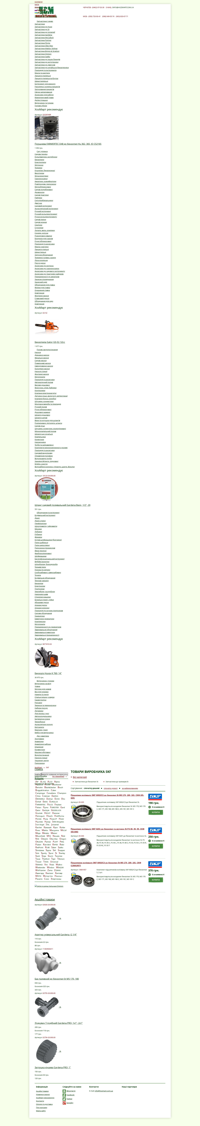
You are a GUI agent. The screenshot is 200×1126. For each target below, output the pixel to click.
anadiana (51, 793)
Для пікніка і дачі (42, 713)
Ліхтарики (39, 711)
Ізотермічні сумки (42, 719)
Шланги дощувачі (42, 415)
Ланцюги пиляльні (43, 75)
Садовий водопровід (43, 453)
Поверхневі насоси (43, 363)
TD (49, 836)
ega (37, 833)
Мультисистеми (41, 176)
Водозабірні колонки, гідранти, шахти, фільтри (55, 466)
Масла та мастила (42, 73)
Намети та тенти (42, 694)
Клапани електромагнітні (45, 393)
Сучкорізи (39, 227)
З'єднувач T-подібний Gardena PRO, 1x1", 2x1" (59, 1023)
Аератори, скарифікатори (45, 181)
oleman (46, 796)
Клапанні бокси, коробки (45, 398)
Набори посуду (41, 708)
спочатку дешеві (91, 788)
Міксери (38, 529)
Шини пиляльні (41, 81)
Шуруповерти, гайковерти (46, 526)
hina (37, 796)
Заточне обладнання (44, 255)
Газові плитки (40, 700)
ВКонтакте (71, 1091)
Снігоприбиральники (44, 200)
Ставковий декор (42, 298)
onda (38, 819)
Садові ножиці (41, 222)
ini (46, 864)
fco (63, 799)
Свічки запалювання (43, 92)
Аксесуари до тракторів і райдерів (49, 274)
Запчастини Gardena (43, 35)
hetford (45, 859)
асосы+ (58, 876)
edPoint (39, 847)
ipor (55, 827)
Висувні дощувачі (42, 385)
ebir (62, 844)
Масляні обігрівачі (42, 752)
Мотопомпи (40, 377)
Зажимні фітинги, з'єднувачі (46, 461)
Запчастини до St (42, 29)
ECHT (47, 813)
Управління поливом (44, 456)
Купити (156, 812)
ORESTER (54, 807)
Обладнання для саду (44, 301)
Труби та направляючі (44, 445)
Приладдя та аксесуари (45, 244)
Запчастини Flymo (42, 43)
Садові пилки (40, 219)
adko (60, 847)
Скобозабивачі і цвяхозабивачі (48, 572)
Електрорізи (40, 586)
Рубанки (38, 534)
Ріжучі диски (40, 263)
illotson (60, 859)
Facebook (70, 1095)
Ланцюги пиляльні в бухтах (46, 78)
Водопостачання (42, 755)
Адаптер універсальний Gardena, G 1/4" (56, 934)
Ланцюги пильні (42, 249)
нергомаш (56, 879)
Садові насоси (41, 360)
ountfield (40, 836)
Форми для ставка (42, 287)
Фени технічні (40, 550)
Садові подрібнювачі (44, 189)
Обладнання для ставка (45, 285)
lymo (45, 807)
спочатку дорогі (111, 788)
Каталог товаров (46, 16)
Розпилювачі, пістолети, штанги (48, 423)
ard (62, 807)
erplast (58, 804)
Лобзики (38, 531)
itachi (49, 816)
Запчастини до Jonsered (45, 32)
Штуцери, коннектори (44, 401)
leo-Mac (54, 839)
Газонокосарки (41, 178)
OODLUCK (56, 810)
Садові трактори (42, 195)
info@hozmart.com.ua (104, 1091)
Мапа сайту (41, 1111)
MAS (45, 801)
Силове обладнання (43, 613)
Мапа (37, 5)
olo (37, 853)
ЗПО (38, 876)
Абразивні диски (42, 602)
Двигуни (38, 203)
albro (59, 864)
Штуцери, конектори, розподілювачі (50, 428)
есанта (38, 879)
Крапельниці (40, 437)
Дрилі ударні (40, 521)
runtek (38, 813)
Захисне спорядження (44, 279)
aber (53, 790)
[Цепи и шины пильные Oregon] (49, 886)
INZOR (60, 867)
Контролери (40, 390)
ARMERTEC (40, 804)
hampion (61, 793)
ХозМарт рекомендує (45, 1097)
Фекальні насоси (42, 358)
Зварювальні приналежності (47, 635)
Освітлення (39, 293)
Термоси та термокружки (45, 705)
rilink (45, 862)
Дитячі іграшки (41, 100)
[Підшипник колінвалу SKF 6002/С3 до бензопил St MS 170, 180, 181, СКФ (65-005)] (83, 813)
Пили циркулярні (42, 545)
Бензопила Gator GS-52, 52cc (50, 342)
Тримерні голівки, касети (45, 257)
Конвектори (40, 749)
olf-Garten (40, 870)
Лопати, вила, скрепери (45, 230)
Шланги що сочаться (44, 434)
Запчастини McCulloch (44, 37)
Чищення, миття (42, 760)
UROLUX (53, 801)
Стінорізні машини (43, 597)
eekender (40, 867)
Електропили (40, 162)
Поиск (39, 769)
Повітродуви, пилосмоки (45, 184)
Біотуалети (39, 727)
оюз (46, 879)
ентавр (58, 873)
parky (44, 853)
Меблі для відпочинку (44, 732)
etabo (45, 833)
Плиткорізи (39, 589)
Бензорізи (39, 583)
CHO (57, 799)
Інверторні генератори (44, 619)
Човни (37, 686)
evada (56, 836)
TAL (48, 824)
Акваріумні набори (43, 744)
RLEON (39, 842)
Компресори (40, 621)
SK (37, 839)
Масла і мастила (41, 246)
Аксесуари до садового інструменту (50, 271)
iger (53, 859)
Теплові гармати (42, 580)
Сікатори (38, 225)
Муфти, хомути (41, 464)
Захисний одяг (41, 282)
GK (63, 836)
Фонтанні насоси (42, 295)
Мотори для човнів (43, 689)
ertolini (39, 787)
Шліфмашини (40, 556)
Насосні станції (41, 371)
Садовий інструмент (43, 206)
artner (48, 842)
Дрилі (37, 518)
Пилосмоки (40, 763)
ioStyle (45, 810)
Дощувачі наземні (42, 412)
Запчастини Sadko (42, 56)
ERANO (39, 864)
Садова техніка (41, 154)
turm (50, 856)
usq (45, 819)
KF (54, 850)
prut (51, 853)
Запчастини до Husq (43, 26)
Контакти (40, 1101)
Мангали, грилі (41, 730)
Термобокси (40, 721)
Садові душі (40, 426)
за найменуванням (130, 788)
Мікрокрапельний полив (45, 431)
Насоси (38, 352)
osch (60, 787)
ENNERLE (40, 799)
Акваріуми (39, 741)
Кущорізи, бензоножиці (45, 170)
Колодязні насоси (42, 368)
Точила (38, 575)
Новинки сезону (43, 1094)
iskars (38, 807)
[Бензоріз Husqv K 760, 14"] (47, 657)
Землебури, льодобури (45, 591)
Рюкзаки (38, 702)
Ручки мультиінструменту (46, 217)
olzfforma (59, 816)
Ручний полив (41, 407)
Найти (37, 774)
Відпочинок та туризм (44, 103)
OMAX (57, 870)
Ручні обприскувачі (43, 241)
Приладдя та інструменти (45, 70)
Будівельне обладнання (45, 578)
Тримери (38, 167)
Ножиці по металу (42, 570)
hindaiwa (39, 850)
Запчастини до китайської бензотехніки (52, 67)
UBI (47, 847)
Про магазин (41, 1107)
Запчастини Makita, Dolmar (46, 48)
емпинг (49, 873)
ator (37, 810)
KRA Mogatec (58, 822)
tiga (44, 856)
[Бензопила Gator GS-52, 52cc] (47, 326)
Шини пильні (40, 252)
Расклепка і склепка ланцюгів (47, 86)
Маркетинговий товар (44, 97)
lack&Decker (50, 787)
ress (37, 830)
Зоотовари (39, 738)
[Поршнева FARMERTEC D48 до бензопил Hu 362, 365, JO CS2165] (47, 127)
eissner (56, 813)
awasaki (47, 827)
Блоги (37, 7)
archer (38, 827)
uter (61, 819)
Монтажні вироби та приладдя (48, 404)
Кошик (39, 778)
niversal (54, 862)
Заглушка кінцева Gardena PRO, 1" (53, 1067)
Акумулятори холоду (44, 724)
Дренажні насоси (42, 355)
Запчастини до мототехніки (46, 62)
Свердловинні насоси (44, 366)
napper (61, 850)
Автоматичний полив (44, 382)
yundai (39, 822)
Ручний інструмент (43, 211)
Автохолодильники (43, 716)
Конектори (39, 439)
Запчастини (40, 24)
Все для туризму (42, 691)
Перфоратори (41, 523)
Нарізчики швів (41, 594)
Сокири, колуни (41, 233)
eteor (54, 833)
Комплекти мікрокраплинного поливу (51, 447)
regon (62, 839)
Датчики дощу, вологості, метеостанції (51, 396)
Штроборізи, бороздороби (46, 564)
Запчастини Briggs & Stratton (47, 51)
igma (48, 850)
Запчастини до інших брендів (47, 59)
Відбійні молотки (42, 561)
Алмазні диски (41, 605)
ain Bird (47, 844)
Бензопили (39, 159)
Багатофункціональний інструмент (49, 559)
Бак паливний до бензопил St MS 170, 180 (57, 978)
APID (55, 844)
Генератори (40, 616)
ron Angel (39, 824)
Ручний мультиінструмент (46, 214)
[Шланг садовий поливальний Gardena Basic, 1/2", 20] (47, 489)
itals (51, 864)
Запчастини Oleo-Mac (44, 46)
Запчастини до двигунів (45, 65)
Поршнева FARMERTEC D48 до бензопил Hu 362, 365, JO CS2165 (68, 143)
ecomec (58, 856)
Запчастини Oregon (43, 54)
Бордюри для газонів (44, 238)
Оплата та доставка (44, 1104)
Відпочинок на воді (43, 683)
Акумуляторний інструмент (46, 208)
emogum (40, 816)
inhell (38, 801)
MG (62, 842)
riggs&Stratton (42, 790)
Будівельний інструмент (45, 515)
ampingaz (40, 793)
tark (37, 856)
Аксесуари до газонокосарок (47, 268)
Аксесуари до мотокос (44, 266)
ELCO (50, 804)
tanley (62, 853)
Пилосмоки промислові (45, 548)
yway (47, 822)
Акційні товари (45, 899)
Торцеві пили (40, 567)
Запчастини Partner (43, 40)
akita (45, 830)
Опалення (39, 747)
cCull (63, 830)
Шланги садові (41, 417)
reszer (38, 862)
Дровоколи (39, 192)
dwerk (44, 839)
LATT (55, 842)
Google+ (70, 1102)
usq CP (53, 819)
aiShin (55, 796)
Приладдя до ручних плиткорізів (49, 610)
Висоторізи (39, 173)
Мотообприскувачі (43, 187)
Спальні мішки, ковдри (44, 697)
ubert (38, 844)
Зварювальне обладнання (46, 629)
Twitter (69, 1099)
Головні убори (41, 105)
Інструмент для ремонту (45, 84)
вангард (39, 873)
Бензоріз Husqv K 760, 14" (48, 673)
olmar (49, 799)
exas (37, 859)
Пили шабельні (41, 542)
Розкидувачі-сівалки (43, 236)
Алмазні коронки (42, 608)
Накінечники (40, 442)
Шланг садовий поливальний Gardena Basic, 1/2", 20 (62, 505)
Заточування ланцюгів (44, 89)
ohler (62, 827)
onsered (55, 824)
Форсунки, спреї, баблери (45, 387)
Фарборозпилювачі (43, 553)
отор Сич (48, 876)
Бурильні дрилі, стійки (44, 599)
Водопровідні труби (43, 458)
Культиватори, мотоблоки (46, 157)
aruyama (54, 830)
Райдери (38, 197)
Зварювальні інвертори (45, 632)
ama (49, 870)
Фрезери (38, 537)
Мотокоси (39, 165)
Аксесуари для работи (44, 95)
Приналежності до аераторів (47, 276)
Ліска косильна (41, 260)
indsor (50, 867)
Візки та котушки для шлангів (47, 420)
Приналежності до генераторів (48, 627)
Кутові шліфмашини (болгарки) (48, 540)
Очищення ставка (42, 290)
